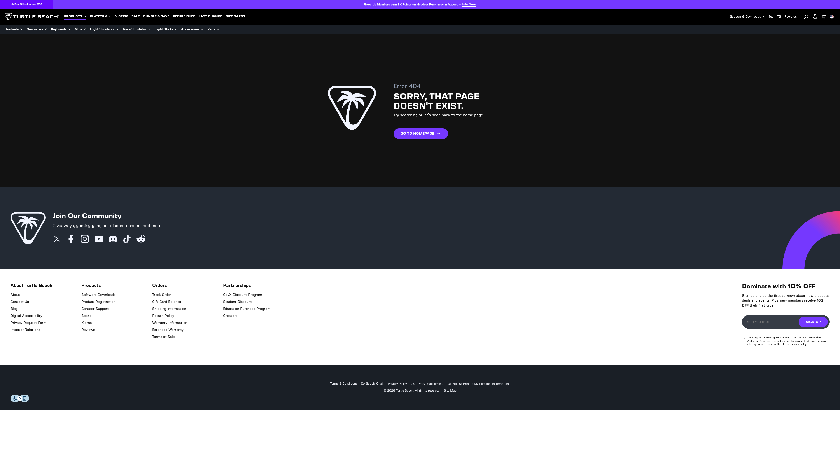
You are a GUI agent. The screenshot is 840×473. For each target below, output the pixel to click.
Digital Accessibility (26, 316)
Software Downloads (98, 295)
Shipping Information (169, 309)
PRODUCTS (73, 16)
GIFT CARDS (235, 16)
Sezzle (86, 316)
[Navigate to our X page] (56, 239)
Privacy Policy (397, 383)
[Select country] (832, 16)
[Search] (806, 16)
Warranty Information (169, 323)
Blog (14, 309)
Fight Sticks (164, 29)
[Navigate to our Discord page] (112, 239)
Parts (211, 29)
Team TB (775, 16)
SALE (135, 16)
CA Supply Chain (372, 383)
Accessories (190, 29)
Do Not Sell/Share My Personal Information (478, 384)
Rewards (790, 16)
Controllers (35, 29)
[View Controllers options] (45, 29)
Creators (230, 316)
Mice (78, 29)
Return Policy (163, 316)
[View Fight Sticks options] (176, 29)
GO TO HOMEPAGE (417, 133)
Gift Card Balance (166, 302)
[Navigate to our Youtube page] (98, 239)
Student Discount (237, 302)
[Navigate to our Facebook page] (70, 239)
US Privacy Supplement (426, 383)
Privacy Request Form (28, 323)
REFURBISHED (184, 16)
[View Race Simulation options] (150, 29)
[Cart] (823, 16)
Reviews (88, 330)
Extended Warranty (168, 330)
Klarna (86, 323)
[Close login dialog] (460, 338)
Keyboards (59, 29)
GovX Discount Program (242, 295)
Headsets (11, 29)
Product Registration (98, 302)
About (15, 295)
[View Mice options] (84, 29)
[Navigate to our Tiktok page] (126, 239)
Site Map (450, 390)
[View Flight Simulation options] (118, 29)
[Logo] (31, 16)
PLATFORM (98, 16)
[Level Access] (19, 401)
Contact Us (19, 302)
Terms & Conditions (343, 383)
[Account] (815, 16)
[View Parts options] (218, 29)
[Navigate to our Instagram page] (84, 239)
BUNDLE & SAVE (156, 16)
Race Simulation (135, 29)
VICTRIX (121, 16)
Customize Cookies (785, 461)
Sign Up (813, 322)
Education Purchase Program (246, 309)
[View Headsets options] (21, 29)
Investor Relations (25, 330)
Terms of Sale (163, 337)
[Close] (828, 460)
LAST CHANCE (210, 16)
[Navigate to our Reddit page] (140, 239)
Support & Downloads (745, 16)
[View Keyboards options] (69, 29)
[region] (420, 460)
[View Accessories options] (202, 29)
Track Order (161, 295)
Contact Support (95, 309)
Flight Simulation (102, 29)
